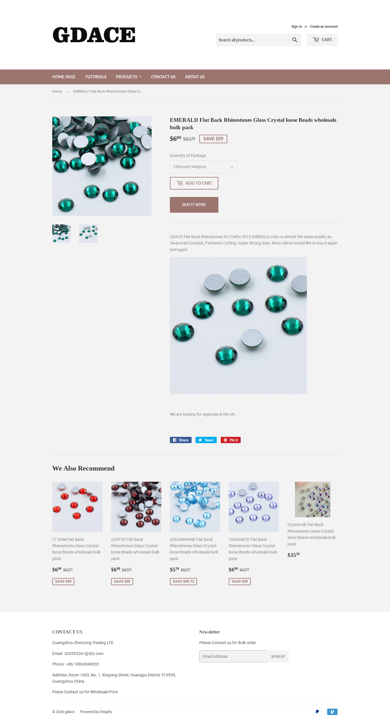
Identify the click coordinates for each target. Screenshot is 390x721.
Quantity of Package (188, 155)
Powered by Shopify (96, 712)
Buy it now (194, 204)
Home (57, 91)
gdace (70, 712)
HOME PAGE (64, 76)
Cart (326, 39)
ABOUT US (195, 76)
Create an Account (324, 27)
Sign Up (278, 656)
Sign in (297, 27)
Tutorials (95, 76)
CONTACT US (163, 76)
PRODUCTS (127, 76)
